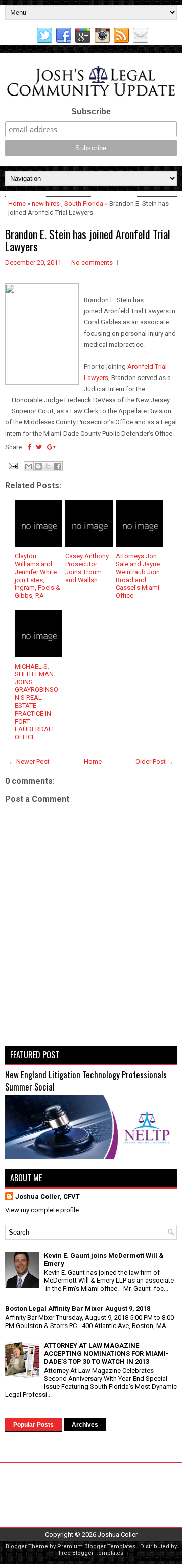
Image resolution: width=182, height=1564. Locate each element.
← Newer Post (29, 761)
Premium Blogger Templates (96, 1546)
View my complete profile (42, 1210)
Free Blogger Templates (91, 1553)
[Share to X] (48, 466)
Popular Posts (33, 1424)
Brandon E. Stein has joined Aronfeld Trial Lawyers (87, 240)
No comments (92, 262)
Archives (85, 1424)
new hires (46, 203)
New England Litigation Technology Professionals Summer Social (86, 1080)
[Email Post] (12, 465)
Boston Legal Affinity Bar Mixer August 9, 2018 (77, 1308)
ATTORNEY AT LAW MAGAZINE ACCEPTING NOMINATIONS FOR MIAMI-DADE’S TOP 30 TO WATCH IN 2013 (106, 1353)
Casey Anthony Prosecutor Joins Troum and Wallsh (87, 568)
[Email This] (29, 466)
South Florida (83, 203)
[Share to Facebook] (58, 466)
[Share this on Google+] (51, 447)
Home (17, 203)
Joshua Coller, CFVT (47, 1196)
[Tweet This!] (38, 447)
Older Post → (154, 761)
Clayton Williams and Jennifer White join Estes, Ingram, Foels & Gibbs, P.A (37, 575)
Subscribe (91, 111)
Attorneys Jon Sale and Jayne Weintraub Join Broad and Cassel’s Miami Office (138, 575)
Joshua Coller (118, 1534)
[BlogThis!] (38, 466)
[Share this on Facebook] (29, 447)
